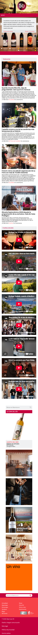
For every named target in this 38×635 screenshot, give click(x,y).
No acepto (31, 31)
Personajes (5, 607)
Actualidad (11, 99)
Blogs (3, 611)
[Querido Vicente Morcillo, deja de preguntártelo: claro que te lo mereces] (19, 73)
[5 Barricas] (21, 6)
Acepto (27, 31)
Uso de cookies (6, 633)
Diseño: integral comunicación (11, 622)
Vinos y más (22, 607)
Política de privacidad (8, 630)
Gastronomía (22, 609)
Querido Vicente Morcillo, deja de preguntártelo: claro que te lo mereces (16, 88)
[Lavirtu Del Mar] (19, 426)
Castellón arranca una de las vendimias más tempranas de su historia (18, 130)
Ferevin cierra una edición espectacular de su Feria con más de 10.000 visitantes (18, 171)
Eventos (11, 223)
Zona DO (21, 605)
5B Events (4, 613)
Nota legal (5, 626)
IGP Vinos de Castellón (14, 141)
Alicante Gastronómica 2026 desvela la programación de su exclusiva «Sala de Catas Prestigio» (18, 214)
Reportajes (5, 605)
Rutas (20, 603)
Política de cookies (8, 31)
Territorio (4, 609)
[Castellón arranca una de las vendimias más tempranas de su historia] (19, 115)
